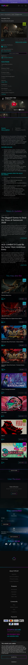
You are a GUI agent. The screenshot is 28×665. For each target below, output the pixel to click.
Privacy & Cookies (14, 579)
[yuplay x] (18, 544)
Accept (9, 521)
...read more (23, 238)
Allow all (14, 657)
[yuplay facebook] (22, 544)
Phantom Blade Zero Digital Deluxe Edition (11, 318)
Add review (14, 493)
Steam (5, 47)
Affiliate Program (14, 607)
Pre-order (22, 322)
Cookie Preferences (14, 581)
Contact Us (14, 612)
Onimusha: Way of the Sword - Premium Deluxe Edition (12, 365)
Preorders (14, 594)
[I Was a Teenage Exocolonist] (14, 380)
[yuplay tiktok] (10, 544)
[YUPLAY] (4, 5)
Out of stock (21, 39)
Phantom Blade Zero (6, 295)
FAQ (14, 609)
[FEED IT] (14, 427)
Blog (14, 605)
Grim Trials (4, 412)
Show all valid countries (14, 53)
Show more (14, 470)
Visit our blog (14, 536)
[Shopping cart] (22, 5)
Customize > (14, 662)
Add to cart (21, 416)
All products (7, 14)
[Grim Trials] (14, 403)
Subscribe (5, 524)
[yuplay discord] (6, 544)
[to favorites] (26, 39)
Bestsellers (14, 592)
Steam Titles (14, 596)
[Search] (26, 10)
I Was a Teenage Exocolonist (8, 389)
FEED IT (3, 435)
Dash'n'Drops (4, 459)
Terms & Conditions (10, 521)
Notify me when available (21, 42)
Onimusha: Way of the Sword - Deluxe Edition (12, 342)
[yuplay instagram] (14, 544)
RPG (6, 82)
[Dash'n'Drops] (14, 450)
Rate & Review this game (7, 20)
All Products (14, 589)
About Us (14, 574)
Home (2, 14)
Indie (13, 14)
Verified (3, 94)
